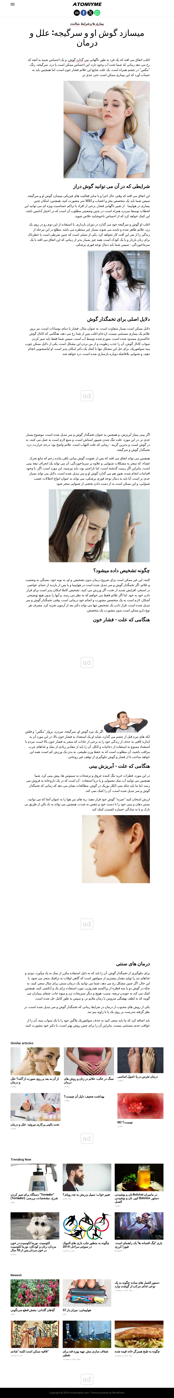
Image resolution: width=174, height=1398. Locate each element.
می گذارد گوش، (78, 59)
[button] (13, 4)
